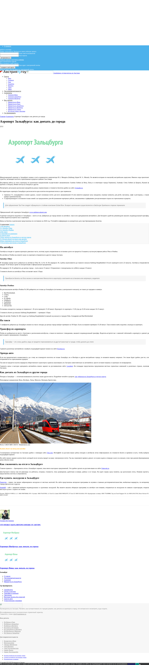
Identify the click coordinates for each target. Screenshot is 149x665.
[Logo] (13, 73)
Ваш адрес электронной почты (29, 65)
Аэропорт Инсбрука (14, 98)
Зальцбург (11, 84)
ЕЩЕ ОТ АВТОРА (34, 525)
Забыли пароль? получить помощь (12, 60)
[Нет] (140, 664)
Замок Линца (8, 650)
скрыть (12, 224)
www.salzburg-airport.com (38, 212)
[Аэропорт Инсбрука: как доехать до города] (11, 542)
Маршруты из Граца (14, 104)
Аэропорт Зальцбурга (14, 96)
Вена (9, 78)
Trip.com (50, 453)
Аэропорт (7, 580)
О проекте (7, 46)
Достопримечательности (12, 91)
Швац (10, 89)
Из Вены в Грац (9, 622)
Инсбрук (10, 86)
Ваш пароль (23, 55)
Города (6, 76)
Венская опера (9, 643)
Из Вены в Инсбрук (11, 626)
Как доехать (8, 100)
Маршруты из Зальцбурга (16, 106)
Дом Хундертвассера (11, 648)
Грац (9, 82)
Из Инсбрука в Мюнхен (12, 631)
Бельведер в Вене (10, 641)
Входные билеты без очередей (14, 597)
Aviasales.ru (79, 188)
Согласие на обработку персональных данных (15, 657)
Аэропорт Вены (13, 95)
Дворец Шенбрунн (10, 645)
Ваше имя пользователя (27, 53)
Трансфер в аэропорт (11, 593)
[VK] (3, 501)
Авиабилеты (8, 590)
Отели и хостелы (10, 591)
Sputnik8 (3, 487)
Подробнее (131, 664)
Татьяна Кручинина (7, 521)
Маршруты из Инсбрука (15, 107)
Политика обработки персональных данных (14, 655)
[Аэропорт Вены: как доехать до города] (11, 564)
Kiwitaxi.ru (61, 349)
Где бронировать (10, 113)
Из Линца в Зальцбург (11, 633)
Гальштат (11, 80)
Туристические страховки (13, 601)
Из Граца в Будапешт (11, 627)
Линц (10, 87)
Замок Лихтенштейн (11, 652)
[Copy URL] (10, 501)
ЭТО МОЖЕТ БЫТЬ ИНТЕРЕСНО (13, 525)
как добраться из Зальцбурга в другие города (90, 376)
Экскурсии (8, 595)
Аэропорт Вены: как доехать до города (17, 568)
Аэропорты (8, 93)
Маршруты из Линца (14, 109)
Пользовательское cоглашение (11, 659)
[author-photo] (5, 519)
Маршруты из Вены (14, 102)
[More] (17, 501)
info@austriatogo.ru (19, 614)
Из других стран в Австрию (16, 111)
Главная (2, 116)
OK (137, 664)
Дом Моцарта (8, 646)
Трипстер (3, 482)
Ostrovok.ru (105, 468)
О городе (7, 576)
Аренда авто (8, 599)
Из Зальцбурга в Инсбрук (13, 629)
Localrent (70, 366)
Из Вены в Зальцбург (11, 624)
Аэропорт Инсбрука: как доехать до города (19, 546)
